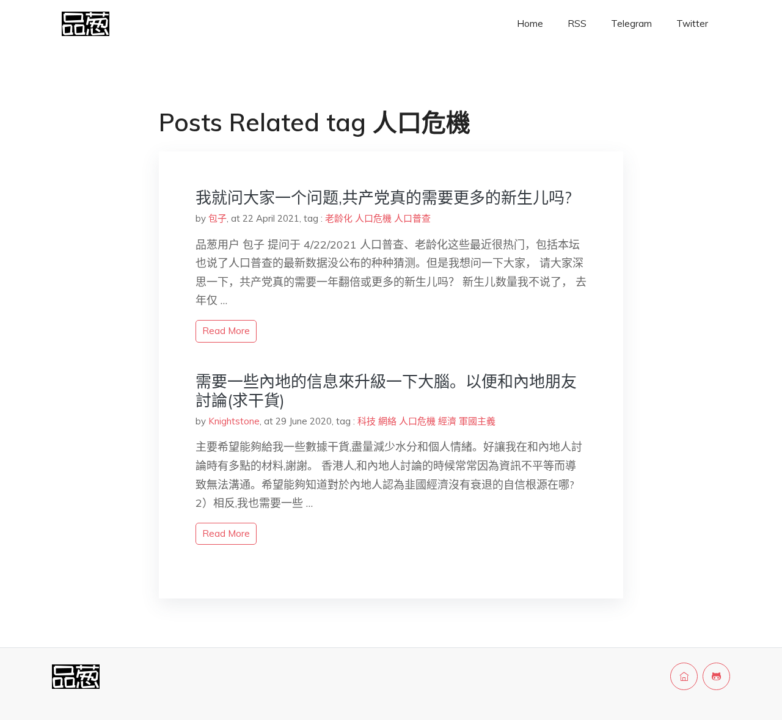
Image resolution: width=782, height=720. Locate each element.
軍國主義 (477, 421)
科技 (366, 421)
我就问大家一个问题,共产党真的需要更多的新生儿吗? (384, 197)
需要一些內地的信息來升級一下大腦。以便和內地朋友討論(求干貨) (386, 390)
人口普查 (412, 218)
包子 (217, 218)
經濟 (447, 421)
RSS (577, 23)
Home (530, 23)
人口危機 (373, 218)
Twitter (692, 23)
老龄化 (339, 218)
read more (226, 330)
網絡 (387, 421)
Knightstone (234, 421)
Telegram (631, 23)
